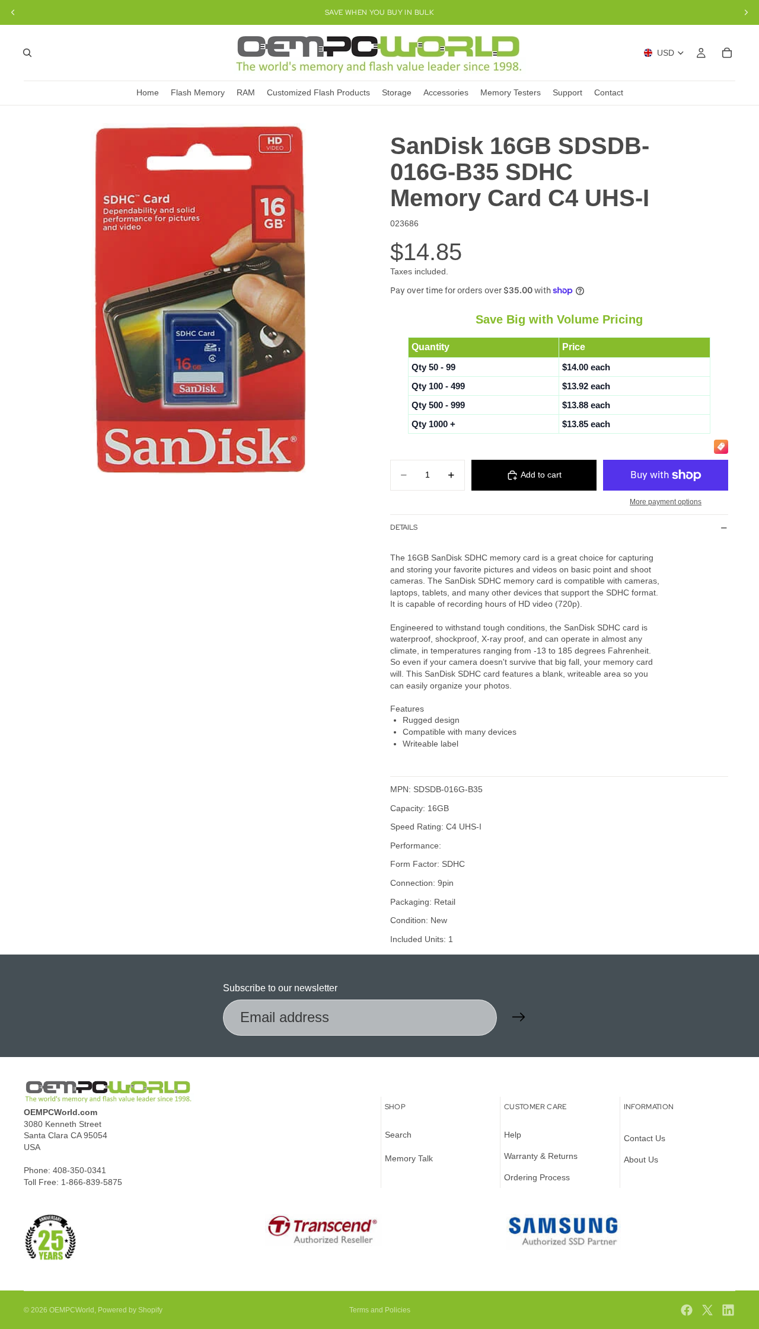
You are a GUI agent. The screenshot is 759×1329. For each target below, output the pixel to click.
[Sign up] (519, 1017)
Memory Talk (409, 1158)
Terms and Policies (379, 1310)
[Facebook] (687, 1310)
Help (512, 1134)
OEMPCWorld (71, 1310)
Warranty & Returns (541, 1156)
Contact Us (644, 1138)
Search (398, 1134)
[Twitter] (707, 1310)
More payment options (665, 501)
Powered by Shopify (130, 1310)
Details (403, 527)
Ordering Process (537, 1176)
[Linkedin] (728, 1310)
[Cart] (727, 53)
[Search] (27, 53)
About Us (641, 1159)
